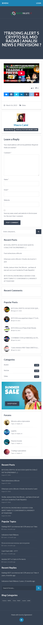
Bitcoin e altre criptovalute (20, 421)
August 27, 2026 (17, 311)
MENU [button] (5, 3)
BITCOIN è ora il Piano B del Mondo (23, 328)
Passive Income (16, 441)
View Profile (9, 129)
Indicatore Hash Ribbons (10, 535)
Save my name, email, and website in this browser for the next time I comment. (20, 214)
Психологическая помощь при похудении (16, 543)
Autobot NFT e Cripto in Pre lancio (14, 559)
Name (6, 179)
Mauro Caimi (21, 124)
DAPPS (13, 431)
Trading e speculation (18, 451)
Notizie (6, 370)
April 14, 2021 (16, 340)
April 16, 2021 (16, 330)
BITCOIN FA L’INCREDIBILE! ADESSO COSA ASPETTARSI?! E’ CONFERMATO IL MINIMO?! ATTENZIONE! (20, 278)
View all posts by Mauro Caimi (26, 129)
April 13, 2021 (16, 350)
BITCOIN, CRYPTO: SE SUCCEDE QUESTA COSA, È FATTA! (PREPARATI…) (19, 246)
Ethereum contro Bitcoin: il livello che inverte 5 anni (20, 260)
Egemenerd (28, 615)
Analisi (6, 365)
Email (6, 190)
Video (24, 105)
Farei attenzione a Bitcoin (13, 253)
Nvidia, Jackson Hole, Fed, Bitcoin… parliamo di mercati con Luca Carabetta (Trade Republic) (20, 268)
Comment (7, 153)
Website (7, 200)
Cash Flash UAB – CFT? (10, 551)
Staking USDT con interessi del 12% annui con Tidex (19, 526)
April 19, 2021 (16, 320)
